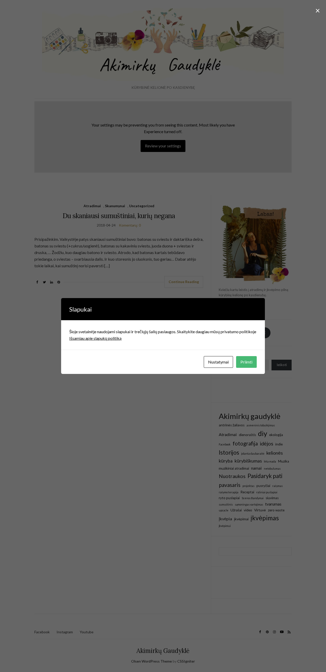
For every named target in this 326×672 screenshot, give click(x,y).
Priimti (246, 361)
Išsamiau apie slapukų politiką (95, 338)
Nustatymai (218, 361)
